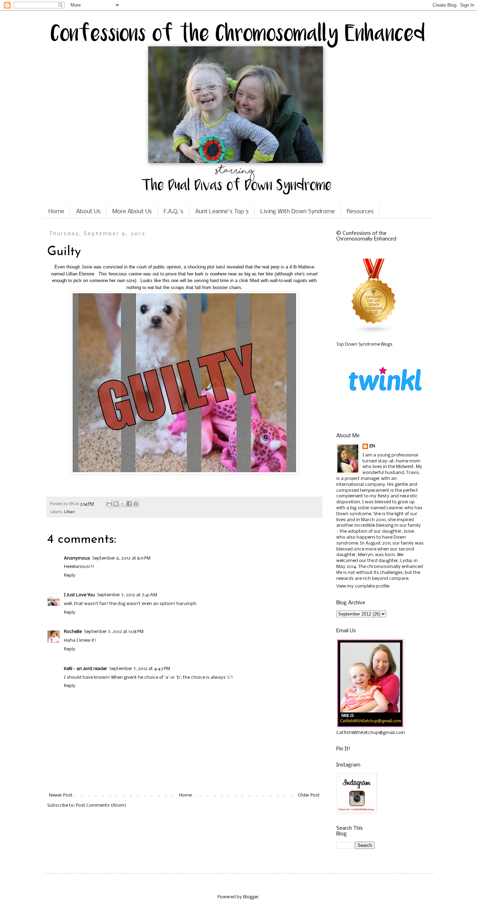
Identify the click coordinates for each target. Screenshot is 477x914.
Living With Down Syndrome (297, 211)
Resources (360, 211)
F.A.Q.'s (173, 211)
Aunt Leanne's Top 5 (222, 211)
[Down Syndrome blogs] (374, 333)
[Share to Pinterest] (135, 503)
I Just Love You (79, 595)
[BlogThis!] (115, 503)
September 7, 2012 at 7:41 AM (127, 595)
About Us (88, 211)
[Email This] (109, 503)
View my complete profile (362, 586)
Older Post (309, 795)
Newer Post (61, 795)
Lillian (69, 512)
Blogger (251, 897)
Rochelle (73, 631)
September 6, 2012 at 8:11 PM (121, 558)
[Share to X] (122, 503)
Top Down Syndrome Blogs (364, 344)
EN (372, 446)
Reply (69, 575)
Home (56, 211)
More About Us (132, 211)
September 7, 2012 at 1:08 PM (114, 631)
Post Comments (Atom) (101, 805)
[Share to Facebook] (129, 503)
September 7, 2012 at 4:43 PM (139, 669)
